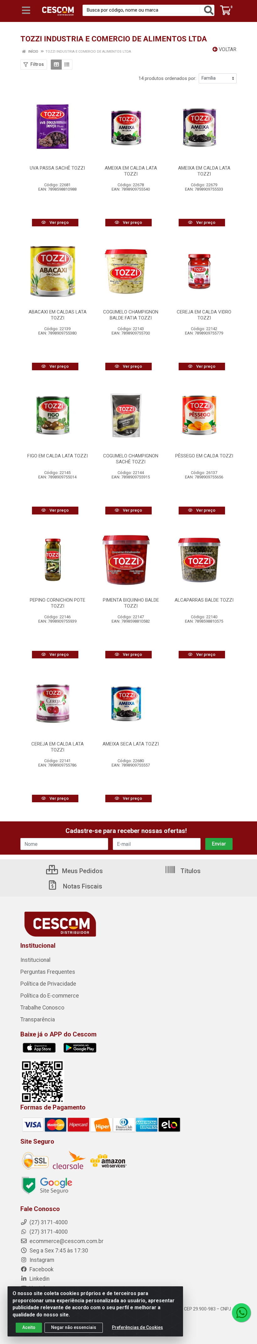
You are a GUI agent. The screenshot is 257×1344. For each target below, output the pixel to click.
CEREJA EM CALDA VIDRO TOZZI (204, 315)
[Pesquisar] (208, 10)
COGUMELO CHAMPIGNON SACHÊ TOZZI (130, 459)
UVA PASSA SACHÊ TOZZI (57, 168)
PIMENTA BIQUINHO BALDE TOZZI (131, 603)
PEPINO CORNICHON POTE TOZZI (57, 603)
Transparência (37, 1019)
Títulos (190, 871)
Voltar (227, 49)
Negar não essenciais (73, 1327)
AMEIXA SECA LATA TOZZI (130, 744)
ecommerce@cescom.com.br (65, 1241)
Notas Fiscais (81, 886)
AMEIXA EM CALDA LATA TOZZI (131, 171)
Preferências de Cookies (137, 1327)
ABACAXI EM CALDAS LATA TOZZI (58, 315)
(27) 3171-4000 (48, 1232)
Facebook (41, 1269)
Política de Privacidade (48, 984)
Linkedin (39, 1279)
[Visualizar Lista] (66, 65)
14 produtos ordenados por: (167, 78)
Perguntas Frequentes (47, 972)
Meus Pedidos (81, 871)
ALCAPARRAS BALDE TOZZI (204, 600)
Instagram (41, 1260)
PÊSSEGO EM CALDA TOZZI (204, 456)
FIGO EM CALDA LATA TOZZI (57, 456)
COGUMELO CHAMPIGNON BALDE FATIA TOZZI (130, 315)
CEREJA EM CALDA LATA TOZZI (57, 747)
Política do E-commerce (49, 996)
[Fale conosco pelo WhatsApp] (241, 1312)
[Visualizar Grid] (56, 65)
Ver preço (59, 222)
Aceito (28, 1327)
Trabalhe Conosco (42, 1007)
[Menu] (26, 10)
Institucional (35, 960)
